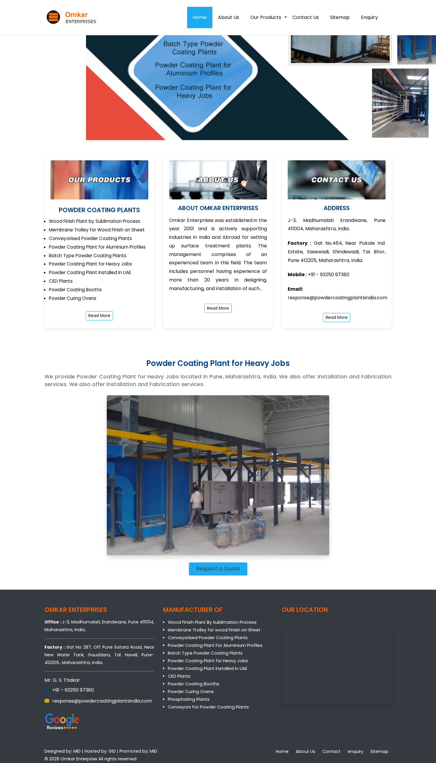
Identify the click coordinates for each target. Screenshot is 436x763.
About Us (228, 17)
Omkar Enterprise (79, 759)
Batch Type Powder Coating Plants (205, 653)
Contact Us (305, 17)
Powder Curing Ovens (191, 692)
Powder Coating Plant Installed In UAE (207, 668)
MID (77, 751)
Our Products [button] (265, 17)
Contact (331, 751)
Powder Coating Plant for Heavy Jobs (208, 661)
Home (200, 17)
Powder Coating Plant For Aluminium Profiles (215, 645)
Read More (99, 316)
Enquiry (369, 17)
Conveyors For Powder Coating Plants (208, 707)
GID (112, 751)
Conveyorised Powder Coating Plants (208, 638)
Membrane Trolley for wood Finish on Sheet (214, 630)
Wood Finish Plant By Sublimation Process (212, 622)
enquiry (355, 751)
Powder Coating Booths (193, 684)
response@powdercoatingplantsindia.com (337, 297)
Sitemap (340, 17)
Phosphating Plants (188, 699)
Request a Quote (218, 568)
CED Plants (179, 676)
